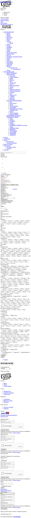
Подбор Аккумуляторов (6, 2)
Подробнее (15, 189)
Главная (6, 359)
